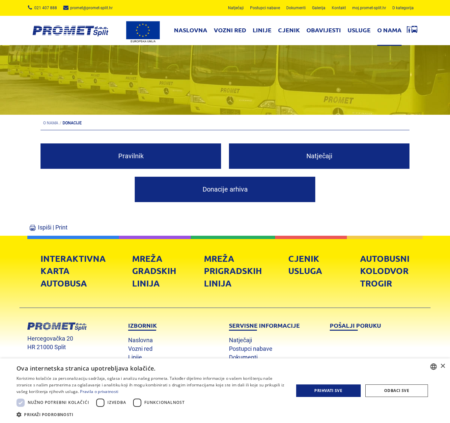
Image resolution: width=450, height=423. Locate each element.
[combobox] (433, 366)
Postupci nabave (265, 8)
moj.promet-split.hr (369, 8)
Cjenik (289, 30)
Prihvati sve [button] (328, 390)
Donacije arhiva (225, 189)
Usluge (359, 30)
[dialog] (225, 390)
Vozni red (230, 30)
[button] (150, 414)
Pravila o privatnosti (99, 391)
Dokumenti (296, 8)
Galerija (318, 8)
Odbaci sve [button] (396, 390)
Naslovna (190, 30)
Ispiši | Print (53, 227)
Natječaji (236, 8)
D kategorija (403, 8)
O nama (389, 30)
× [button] (442, 366)
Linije (262, 30)
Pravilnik (131, 156)
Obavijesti (323, 30)
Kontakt (339, 8)
